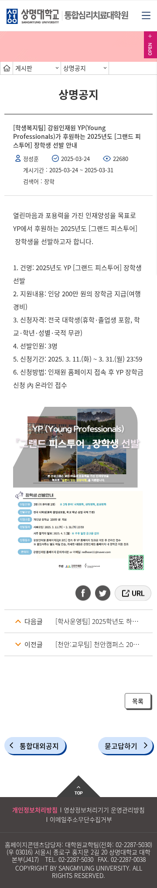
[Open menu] (146, 15)
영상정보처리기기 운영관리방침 (104, 809)
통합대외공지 (39, 746)
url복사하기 (132, 593)
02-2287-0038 (128, 859)
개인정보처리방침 (35, 809)
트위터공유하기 (103, 593)
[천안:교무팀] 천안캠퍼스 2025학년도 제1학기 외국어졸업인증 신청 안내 (104, 644)
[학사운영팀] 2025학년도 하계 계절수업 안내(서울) (104, 621)
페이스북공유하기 (86, 593)
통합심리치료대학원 (96, 15)
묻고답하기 (121, 746)
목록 (137, 701)
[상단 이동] (78, 786)
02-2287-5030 (133, 844)
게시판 (23, 68)
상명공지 (74, 68)
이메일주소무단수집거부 (81, 819)
